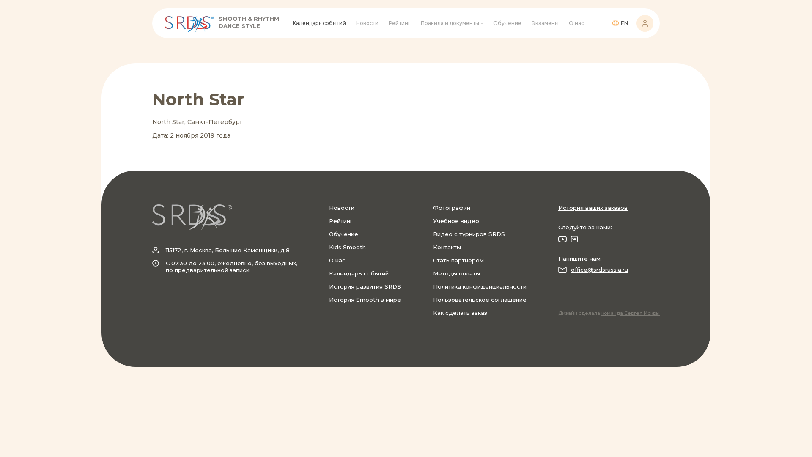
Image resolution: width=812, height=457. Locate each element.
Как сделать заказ (460, 312)
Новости (367, 23)
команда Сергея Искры (630, 313)
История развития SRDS (365, 286)
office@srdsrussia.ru (599, 269)
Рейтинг (400, 23)
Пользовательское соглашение (480, 299)
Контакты (447, 247)
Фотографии (451, 207)
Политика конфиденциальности (480, 286)
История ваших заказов (593, 207)
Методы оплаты (456, 273)
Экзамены (545, 23)
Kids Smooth (347, 247)
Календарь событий (319, 23)
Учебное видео (456, 220)
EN (624, 23)
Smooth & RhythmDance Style (249, 22)
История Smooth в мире (365, 299)
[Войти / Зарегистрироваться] (644, 23)
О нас (576, 23)
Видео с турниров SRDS (469, 234)
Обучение (507, 23)
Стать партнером (458, 260)
